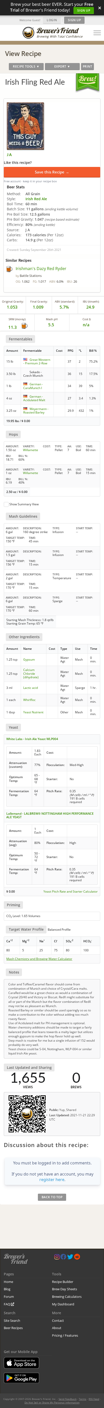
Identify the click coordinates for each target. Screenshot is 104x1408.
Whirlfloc (29, 700)
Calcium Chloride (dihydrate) (31, 673)
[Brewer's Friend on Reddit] (77, 1258)
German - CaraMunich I (33, 386)
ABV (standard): (65, 301)
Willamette (30, 450)
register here (51, 1179)
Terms (82, 1399)
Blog (7, 1289)
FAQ (7, 1304)
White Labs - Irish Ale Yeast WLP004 (32, 739)
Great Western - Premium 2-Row (36, 361)
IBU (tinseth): (91, 301)
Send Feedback (67, 1399)
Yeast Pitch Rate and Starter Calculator (70, 891)
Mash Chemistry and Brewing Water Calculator (39, 959)
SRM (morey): (17, 319)
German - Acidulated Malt (34, 398)
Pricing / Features (65, 1335)
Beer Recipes (13, 1328)
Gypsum (29, 659)
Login (52, 20)
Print (87, 66)
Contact (58, 1320)
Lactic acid (30, 688)
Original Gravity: (13, 301)
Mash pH (52, 319)
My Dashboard (63, 1304)
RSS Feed (94, 1399)
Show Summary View (24, 504)
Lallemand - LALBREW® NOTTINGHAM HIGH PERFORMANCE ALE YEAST (50, 815)
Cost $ (87, 319)
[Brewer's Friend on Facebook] (63, 1258)
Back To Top (52, 1197)
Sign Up (83, 10)
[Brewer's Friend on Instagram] (57, 1258)
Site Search (12, 1320)
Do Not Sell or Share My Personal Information (52, 1402)
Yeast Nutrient (33, 712)
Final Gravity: (39, 301)
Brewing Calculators (67, 1296)
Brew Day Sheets (64, 1289)
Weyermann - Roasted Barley (35, 411)
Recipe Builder (62, 1281)
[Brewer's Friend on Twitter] (70, 1258)
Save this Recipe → (52, 171)
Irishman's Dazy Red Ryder (41, 268)
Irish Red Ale (36, 198)
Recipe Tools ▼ (26, 66)
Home (8, 1281)
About (56, 1328)
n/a (86, 325)
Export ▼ (62, 66)
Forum (9, 1296)
